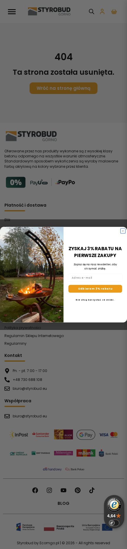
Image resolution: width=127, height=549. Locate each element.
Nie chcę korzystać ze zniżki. (95, 299)
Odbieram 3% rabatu (95, 289)
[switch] (114, 523)
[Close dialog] (123, 230)
